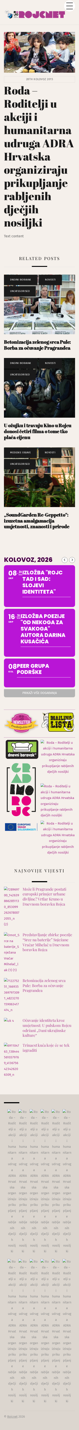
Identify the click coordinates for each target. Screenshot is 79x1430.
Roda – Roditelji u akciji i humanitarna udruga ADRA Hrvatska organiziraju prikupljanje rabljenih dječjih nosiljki (39, 156)
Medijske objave (20, 452)
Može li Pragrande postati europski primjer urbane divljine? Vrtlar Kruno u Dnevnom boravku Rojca (44, 896)
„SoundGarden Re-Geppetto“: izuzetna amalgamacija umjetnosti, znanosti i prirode (36, 520)
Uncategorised (20, 291)
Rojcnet (12, 1417)
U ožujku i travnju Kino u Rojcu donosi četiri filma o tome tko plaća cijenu (37, 431)
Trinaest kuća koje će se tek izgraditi (46, 1048)
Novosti (50, 279)
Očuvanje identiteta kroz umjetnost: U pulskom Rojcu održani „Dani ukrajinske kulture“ (47, 1028)
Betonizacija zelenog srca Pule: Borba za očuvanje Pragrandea (37, 344)
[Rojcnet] (39, 12)
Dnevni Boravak (20, 279)
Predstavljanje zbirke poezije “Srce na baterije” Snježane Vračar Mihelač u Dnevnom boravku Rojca (47, 942)
